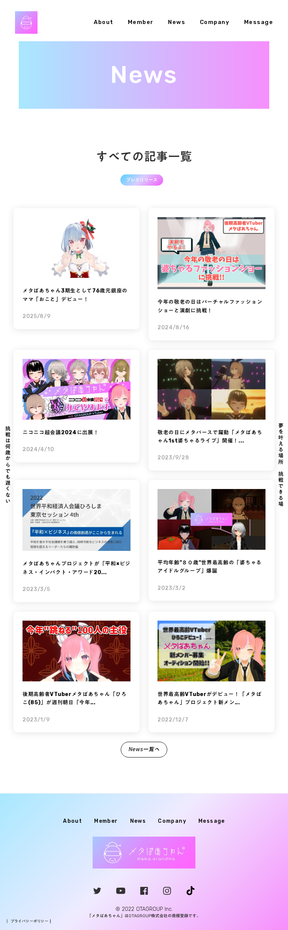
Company (215, 22)
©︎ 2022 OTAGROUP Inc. (144, 909)
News (176, 22)
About (104, 22)
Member (141, 22)
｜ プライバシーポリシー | (28, 921)
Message (258, 22)
